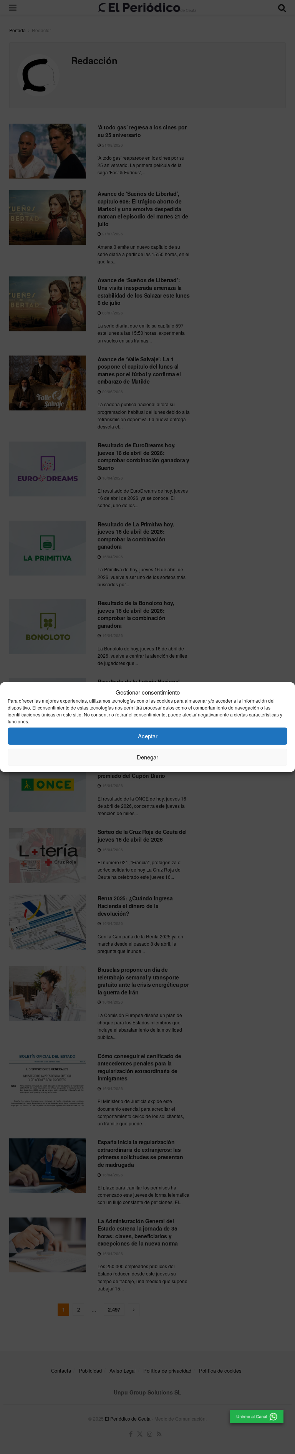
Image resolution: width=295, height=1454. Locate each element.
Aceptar (147, 736)
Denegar (147, 757)
